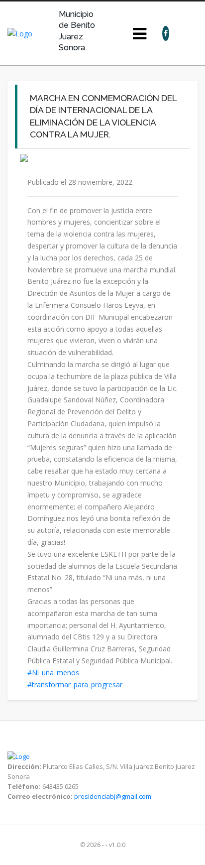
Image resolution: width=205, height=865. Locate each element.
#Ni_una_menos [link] (53, 672)
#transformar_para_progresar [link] (74, 684)
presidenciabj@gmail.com (112, 796)
